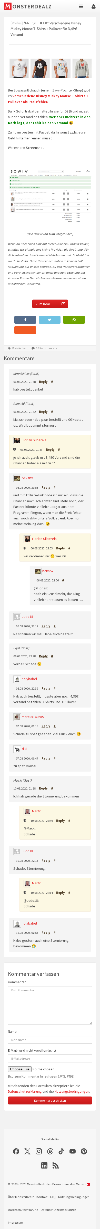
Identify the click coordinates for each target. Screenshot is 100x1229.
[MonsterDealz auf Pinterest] (83, 1151)
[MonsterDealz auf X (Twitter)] (27, 1151)
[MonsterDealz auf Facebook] (16, 1151)
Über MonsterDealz (21, 1197)
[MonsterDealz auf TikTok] (61, 1151)
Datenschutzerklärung (25, 1091)
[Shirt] (50, 195)
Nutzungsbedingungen (72, 1091)
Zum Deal (43, 304)
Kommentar (17, 982)
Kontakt (41, 1197)
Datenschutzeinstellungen (58, 1210)
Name (12, 1031)
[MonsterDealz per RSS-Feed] (55, 1165)
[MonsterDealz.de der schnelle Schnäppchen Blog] (29, 6)
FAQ (53, 1197)
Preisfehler (19, 348)
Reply (43, 382)
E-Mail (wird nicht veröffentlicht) (32, 1050)
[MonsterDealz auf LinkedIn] (44, 1165)
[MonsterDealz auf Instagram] (38, 1151)
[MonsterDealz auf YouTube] (72, 1151)
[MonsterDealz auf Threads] (50, 1151)
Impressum (15, 1222)
